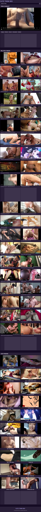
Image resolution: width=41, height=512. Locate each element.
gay (3, 32)
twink (7, 32)
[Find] (39, 3)
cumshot (15, 32)
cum (10, 32)
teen (20, 32)
